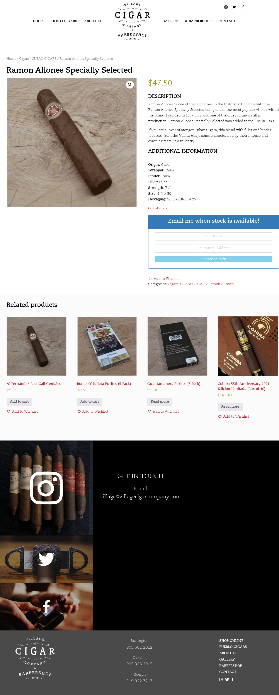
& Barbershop (198, 21)
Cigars (24, 59)
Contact (227, 21)
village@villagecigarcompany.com (140, 497)
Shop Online (231, 641)
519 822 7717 (139, 681)
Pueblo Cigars (63, 21)
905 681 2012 (139, 647)
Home (11, 59)
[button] (130, 85)
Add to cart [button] (19, 401)
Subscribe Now (213, 259)
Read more (160, 401)
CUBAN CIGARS (44, 59)
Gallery (170, 21)
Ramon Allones (221, 284)
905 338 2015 (139, 664)
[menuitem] (38, 21)
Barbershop (230, 666)
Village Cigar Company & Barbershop (125, 10)
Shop (38, 21)
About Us (93, 21)
